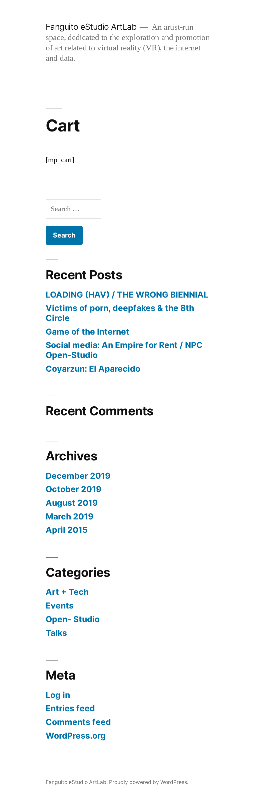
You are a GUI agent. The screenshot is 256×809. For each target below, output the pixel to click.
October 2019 (73, 489)
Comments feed (78, 722)
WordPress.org (76, 736)
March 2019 (69, 516)
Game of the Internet (87, 332)
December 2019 (78, 476)
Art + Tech (67, 592)
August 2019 (72, 503)
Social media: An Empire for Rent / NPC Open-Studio (124, 350)
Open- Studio (73, 619)
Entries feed (70, 708)
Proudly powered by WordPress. (148, 782)
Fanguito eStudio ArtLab (91, 27)
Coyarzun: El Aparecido (93, 369)
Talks (56, 633)
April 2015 (67, 530)
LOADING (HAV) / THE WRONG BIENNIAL (127, 295)
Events (60, 605)
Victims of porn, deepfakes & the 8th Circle (120, 313)
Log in (58, 695)
